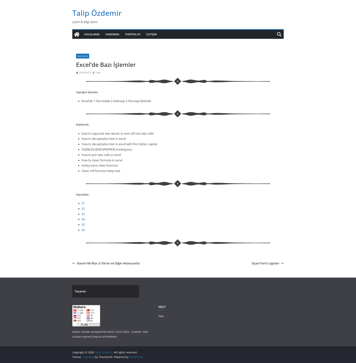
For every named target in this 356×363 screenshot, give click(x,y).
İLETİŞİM (151, 34)
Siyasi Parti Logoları (265, 263)
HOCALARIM (92, 34)
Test (161, 316)
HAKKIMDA (112, 34)
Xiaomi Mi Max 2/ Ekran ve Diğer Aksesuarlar (108, 263)
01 (83, 203)
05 (83, 225)
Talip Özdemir (97, 13)
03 (83, 214)
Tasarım (80, 291)
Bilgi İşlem (83, 56)
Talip (97, 72)
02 (83, 209)
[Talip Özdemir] (76, 34)
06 (83, 230)
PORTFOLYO (132, 34)
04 (83, 219)
